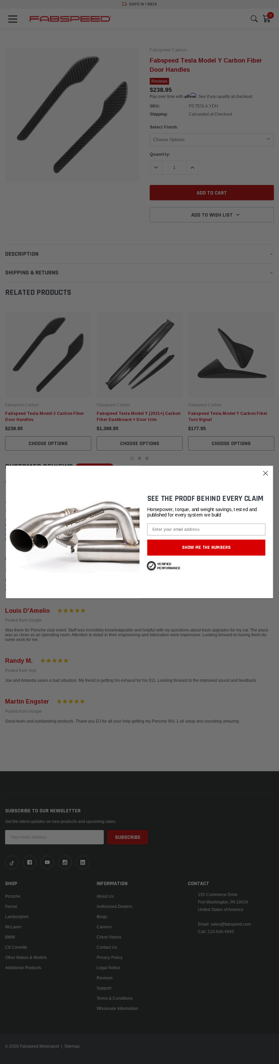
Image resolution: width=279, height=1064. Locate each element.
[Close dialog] (265, 473)
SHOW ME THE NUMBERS (206, 547)
